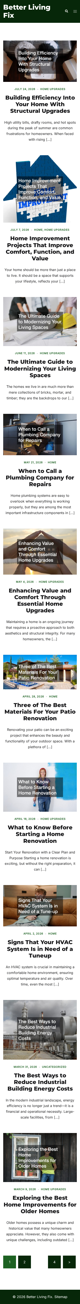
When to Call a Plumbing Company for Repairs (40, 478)
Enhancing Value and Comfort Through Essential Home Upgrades (40, 600)
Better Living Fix (27, 11)
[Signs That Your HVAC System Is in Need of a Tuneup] (40, 905)
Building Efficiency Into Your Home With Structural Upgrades (40, 104)
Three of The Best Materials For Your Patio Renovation (40, 712)
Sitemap (60, 1297)
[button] (66, 11)
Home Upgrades (52, 89)
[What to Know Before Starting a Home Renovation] (40, 787)
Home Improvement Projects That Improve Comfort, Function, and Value (40, 248)
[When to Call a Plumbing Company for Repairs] (40, 434)
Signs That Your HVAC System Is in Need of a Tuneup (40, 949)
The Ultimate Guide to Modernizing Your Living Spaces (40, 368)
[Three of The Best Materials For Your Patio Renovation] (40, 671)
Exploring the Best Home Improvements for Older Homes (40, 1204)
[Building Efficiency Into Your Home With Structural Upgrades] (40, 61)
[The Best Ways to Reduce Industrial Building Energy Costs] (40, 1029)
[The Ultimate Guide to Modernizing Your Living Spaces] (40, 321)
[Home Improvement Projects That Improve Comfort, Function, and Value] (40, 189)
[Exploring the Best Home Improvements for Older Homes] (40, 1157)
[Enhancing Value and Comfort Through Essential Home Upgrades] (40, 551)
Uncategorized (54, 1066)
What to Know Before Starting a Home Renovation (40, 834)
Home (38, 229)
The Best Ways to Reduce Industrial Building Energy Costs (40, 1082)
